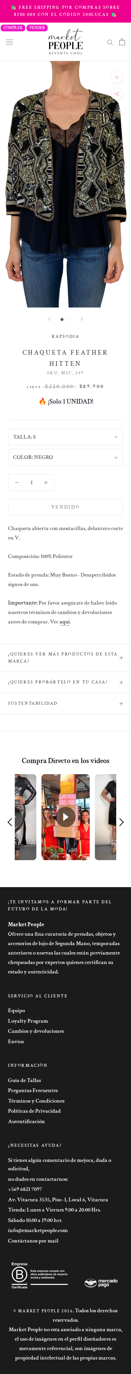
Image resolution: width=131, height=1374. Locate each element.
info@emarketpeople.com (38, 1230)
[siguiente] (82, 319)
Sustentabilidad (33, 703)
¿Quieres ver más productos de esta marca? (63, 657)
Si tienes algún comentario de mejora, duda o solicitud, (59, 1165)
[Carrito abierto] (122, 41)
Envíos (16, 1041)
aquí (64, 621)
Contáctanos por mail (33, 1241)
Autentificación (26, 1121)
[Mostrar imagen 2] (69, 319)
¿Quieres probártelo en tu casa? (58, 682)
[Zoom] (117, 77)
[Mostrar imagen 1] (61, 319)
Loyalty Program (28, 1021)
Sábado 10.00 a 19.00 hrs (34, 1220)
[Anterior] (49, 319)
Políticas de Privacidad (34, 1111)
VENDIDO (65, 507)
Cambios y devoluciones (36, 1031)
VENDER (37, 27)
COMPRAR (13, 27)
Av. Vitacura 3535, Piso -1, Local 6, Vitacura (58, 1199)
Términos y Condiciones (36, 1101)
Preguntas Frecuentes (33, 1090)
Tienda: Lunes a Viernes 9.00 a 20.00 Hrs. (54, 1210)
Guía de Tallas (24, 1080)
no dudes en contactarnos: (38, 1179)
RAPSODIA (66, 337)
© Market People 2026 (43, 1311)
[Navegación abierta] (9, 42)
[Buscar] (110, 42)
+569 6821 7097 (25, 1189)
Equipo (16, 1010)
